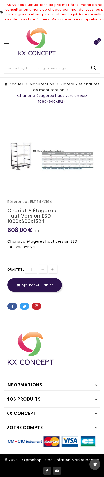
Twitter (24, 306)
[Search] (93, 68)
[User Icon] (87, 42)
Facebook (12, 306)
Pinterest (36, 306)
